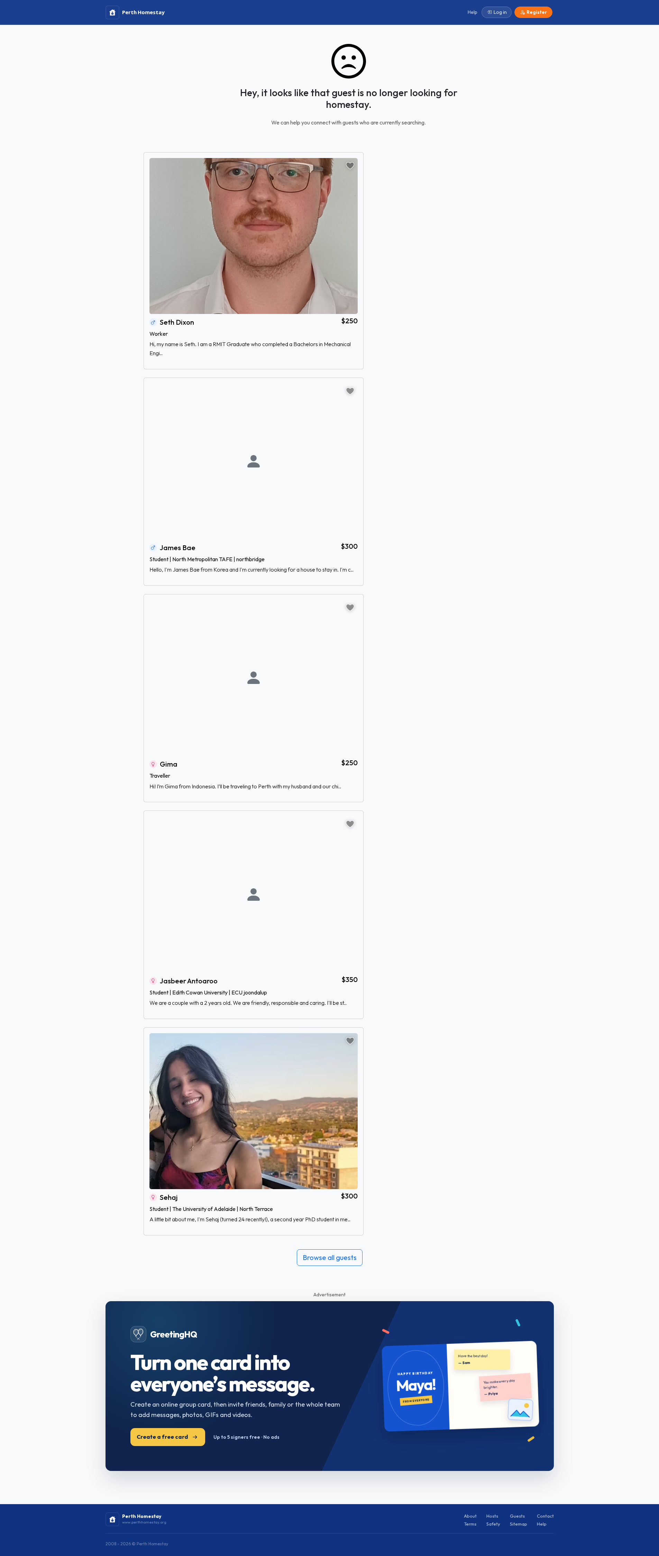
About (470, 1516)
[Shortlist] (350, 165)
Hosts (492, 1516)
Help (542, 1524)
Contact (545, 1516)
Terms (470, 1524)
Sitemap (518, 1524)
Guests (517, 1516)
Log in (500, 12)
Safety (493, 1524)
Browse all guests (330, 1257)
